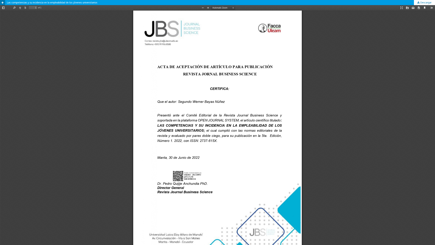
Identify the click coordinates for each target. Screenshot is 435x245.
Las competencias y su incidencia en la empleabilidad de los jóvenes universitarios (52, 2)
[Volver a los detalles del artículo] (2, 2)
